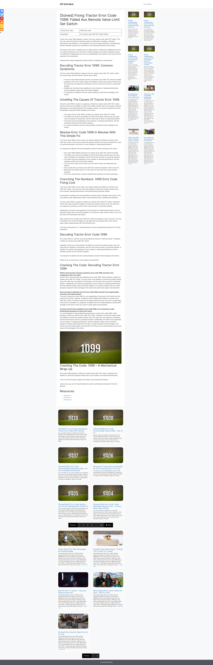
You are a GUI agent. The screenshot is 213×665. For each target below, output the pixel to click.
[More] (1, 29)
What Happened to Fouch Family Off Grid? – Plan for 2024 (107, 592)
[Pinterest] (1, 18)
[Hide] (0, 32)
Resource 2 (68, 397)
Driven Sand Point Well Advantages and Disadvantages (72, 550)
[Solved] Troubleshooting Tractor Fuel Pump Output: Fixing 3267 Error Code (149, 24)
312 (101, 525)
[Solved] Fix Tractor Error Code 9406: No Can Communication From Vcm (108, 468)
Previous (73, 525)
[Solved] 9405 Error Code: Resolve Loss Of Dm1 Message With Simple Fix (73, 505)
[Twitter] (1, 14)
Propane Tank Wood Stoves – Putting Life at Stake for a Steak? (107, 550)
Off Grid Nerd (66, 4)
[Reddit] (1, 22)
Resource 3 (68, 400)
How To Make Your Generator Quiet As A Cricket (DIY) (149, 139)
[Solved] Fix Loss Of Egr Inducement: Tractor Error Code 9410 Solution (72, 430)
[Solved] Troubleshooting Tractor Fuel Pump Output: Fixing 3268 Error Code (133, 24)
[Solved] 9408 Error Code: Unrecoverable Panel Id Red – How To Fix (108, 431)
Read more (85, 564)
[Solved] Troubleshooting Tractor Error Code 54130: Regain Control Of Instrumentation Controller (149, 59)
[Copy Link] (1, 25)
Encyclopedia (147, 4)
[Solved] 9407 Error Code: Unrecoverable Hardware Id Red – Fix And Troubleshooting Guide (73, 469)
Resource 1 (67, 395)
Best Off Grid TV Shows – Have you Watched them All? (72, 592)
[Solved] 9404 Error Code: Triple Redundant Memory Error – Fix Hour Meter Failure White (107, 506)
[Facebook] (1, 11)
